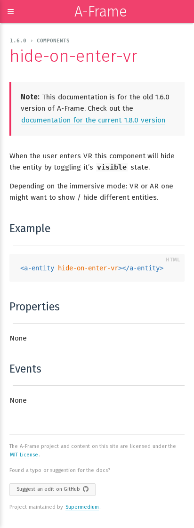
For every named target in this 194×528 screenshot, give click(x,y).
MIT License (24, 455)
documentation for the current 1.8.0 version (93, 120)
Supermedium (82, 507)
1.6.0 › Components (40, 41)
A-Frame (100, 11)
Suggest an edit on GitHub (48, 489)
